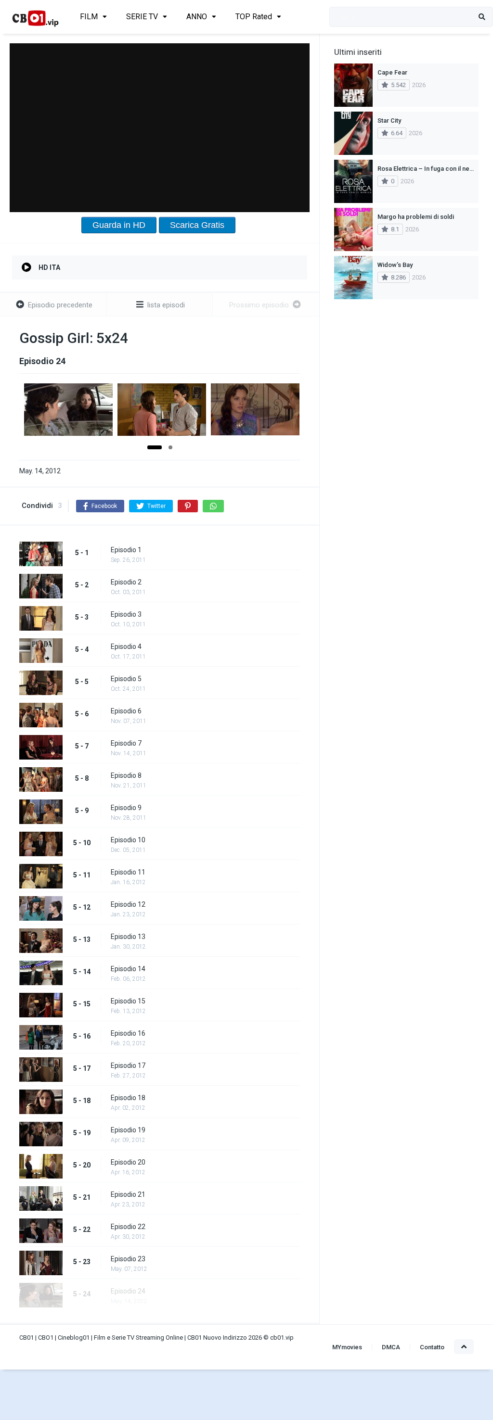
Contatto (432, 1347)
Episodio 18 (128, 1098)
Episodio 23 (128, 1259)
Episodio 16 (128, 1033)
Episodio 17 (128, 1065)
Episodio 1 (126, 550)
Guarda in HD (118, 225)
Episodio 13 (128, 936)
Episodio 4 (126, 646)
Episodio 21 (128, 1194)
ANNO (196, 16)
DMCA (391, 1347)
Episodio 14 (128, 969)
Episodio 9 (126, 807)
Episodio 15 (128, 1001)
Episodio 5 (126, 679)
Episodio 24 (128, 1291)
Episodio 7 (126, 743)
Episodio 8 (126, 775)
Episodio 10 (128, 840)
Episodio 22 (128, 1226)
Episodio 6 (126, 711)
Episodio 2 (126, 582)
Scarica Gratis (197, 225)
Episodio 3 (126, 614)
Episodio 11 (128, 872)
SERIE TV (142, 16)
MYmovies (347, 1347)
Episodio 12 (128, 904)
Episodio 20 (128, 1162)
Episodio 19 (128, 1130)
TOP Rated (253, 16)
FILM (89, 16)
